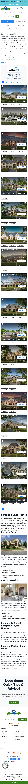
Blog (2, 748)
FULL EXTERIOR (5, 104)
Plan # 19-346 (21, 261)
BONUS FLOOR (20, 151)
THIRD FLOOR (13, 223)
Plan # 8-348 (22, 310)
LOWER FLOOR (5, 129)
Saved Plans (16, 731)
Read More (3, 62)
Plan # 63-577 (21, 166)
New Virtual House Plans (20, 21)
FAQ (2, 739)
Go (17, 16)
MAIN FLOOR (12, 104)
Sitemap (17, 778)
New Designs (4, 733)
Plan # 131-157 (21, 144)
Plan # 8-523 (22, 427)
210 (15, 82)
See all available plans (13, 4)
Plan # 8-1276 (21, 451)
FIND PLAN (23, 719)
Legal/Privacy (4, 736)
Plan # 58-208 (21, 335)
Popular (7, 25)
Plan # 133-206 (21, 119)
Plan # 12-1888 (21, 474)
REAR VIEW (12, 292)
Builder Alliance (17, 742)
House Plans (4, 731)
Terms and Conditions (19, 736)
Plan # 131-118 (21, 404)
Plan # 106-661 (21, 213)
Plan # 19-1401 (21, 97)
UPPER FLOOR (20, 104)
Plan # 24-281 (21, 238)
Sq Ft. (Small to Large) (20, 28)
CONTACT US (4, 746)
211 (18, 82)
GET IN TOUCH (14, 702)
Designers (16, 733)
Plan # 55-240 (21, 379)
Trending (7, 21)
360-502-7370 (15, 759)
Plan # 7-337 (22, 496)
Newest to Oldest (20, 25)
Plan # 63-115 (21, 189)
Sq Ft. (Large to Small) (7, 28)
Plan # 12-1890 (21, 357)
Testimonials (17, 739)
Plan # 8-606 (22, 285)
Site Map (3, 742)
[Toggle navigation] (26, 8)
